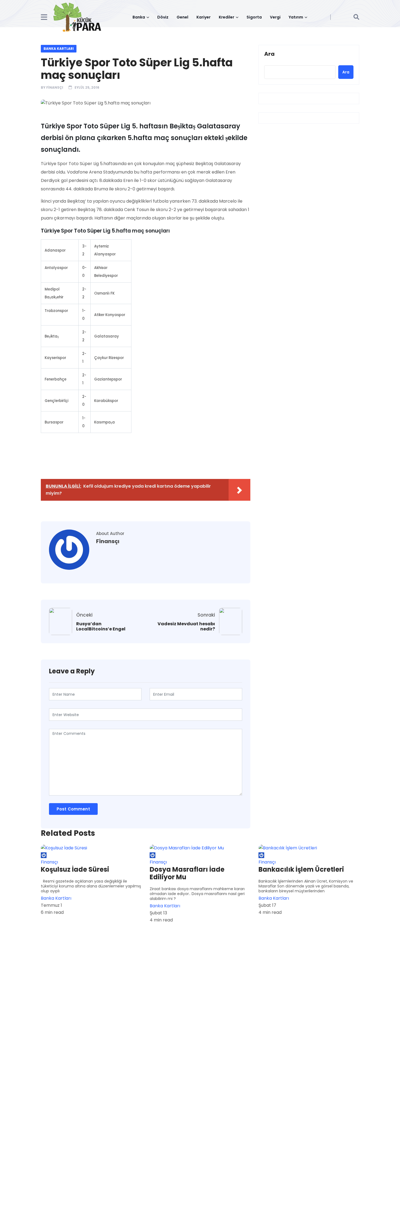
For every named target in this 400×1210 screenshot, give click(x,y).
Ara (269, 54)
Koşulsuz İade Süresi (75, 869)
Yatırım (296, 17)
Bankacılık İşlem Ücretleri (301, 869)
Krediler (226, 17)
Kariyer (203, 17)
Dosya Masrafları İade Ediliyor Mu (187, 873)
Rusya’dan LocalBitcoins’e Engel (100, 626)
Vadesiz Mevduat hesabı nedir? (186, 626)
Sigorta (254, 17)
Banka (139, 17)
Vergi (275, 17)
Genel (182, 17)
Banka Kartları (59, 48)
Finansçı (54, 87)
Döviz (162, 17)
